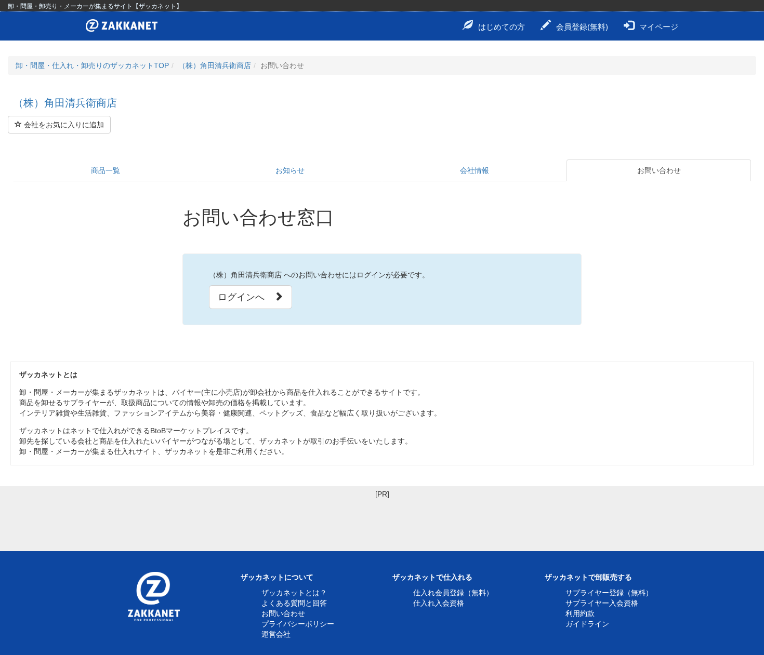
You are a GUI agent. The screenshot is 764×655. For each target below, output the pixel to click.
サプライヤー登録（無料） (609, 593)
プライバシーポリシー (297, 624)
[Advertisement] (382, 522)
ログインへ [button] (246, 297)
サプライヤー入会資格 (601, 603)
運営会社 (276, 634)
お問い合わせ (659, 170)
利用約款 (580, 613)
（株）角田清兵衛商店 (214, 65)
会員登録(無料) (582, 26)
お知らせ (290, 170)
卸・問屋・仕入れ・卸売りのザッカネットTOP (92, 65)
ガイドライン (587, 624)
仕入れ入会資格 (438, 603)
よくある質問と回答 (294, 603)
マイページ (658, 26)
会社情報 (474, 170)
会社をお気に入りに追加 (63, 125)
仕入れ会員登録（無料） (453, 593)
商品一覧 (105, 170)
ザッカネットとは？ (294, 593)
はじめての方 (501, 26)
